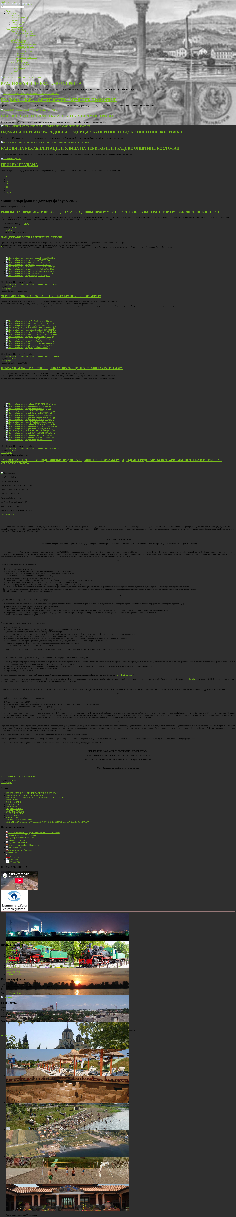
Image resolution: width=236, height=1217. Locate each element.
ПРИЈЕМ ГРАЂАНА (19, 164)
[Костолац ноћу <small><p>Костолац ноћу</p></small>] (67, 940)
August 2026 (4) (12, 950)
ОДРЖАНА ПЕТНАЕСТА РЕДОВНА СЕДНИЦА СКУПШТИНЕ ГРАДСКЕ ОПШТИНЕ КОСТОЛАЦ (91, 132)
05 (7, 186)
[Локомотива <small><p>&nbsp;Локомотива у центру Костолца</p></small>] (67, 967)
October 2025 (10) (13, 972)
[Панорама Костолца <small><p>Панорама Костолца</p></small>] (67, 1021)
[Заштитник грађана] (14, 910)
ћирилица (12, 2)
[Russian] (30, 4)
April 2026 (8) (11, 959)
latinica (4, 2)
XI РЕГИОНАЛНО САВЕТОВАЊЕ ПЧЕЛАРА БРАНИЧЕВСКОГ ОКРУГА (51, 296)
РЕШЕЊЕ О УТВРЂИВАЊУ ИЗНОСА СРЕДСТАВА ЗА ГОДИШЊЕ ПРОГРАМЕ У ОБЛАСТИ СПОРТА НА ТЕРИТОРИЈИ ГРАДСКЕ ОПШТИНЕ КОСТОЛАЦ (110, 212)
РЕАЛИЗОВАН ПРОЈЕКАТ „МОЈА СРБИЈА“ (42, 83)
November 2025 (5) (13, 970)
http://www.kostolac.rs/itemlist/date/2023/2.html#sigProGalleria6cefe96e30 (30, 284)
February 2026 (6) (13, 963)
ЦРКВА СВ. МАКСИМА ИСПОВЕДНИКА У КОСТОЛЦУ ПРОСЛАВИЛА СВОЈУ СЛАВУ (62, 368)
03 (7, 181)
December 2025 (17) (14, 968)
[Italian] (23, 4)
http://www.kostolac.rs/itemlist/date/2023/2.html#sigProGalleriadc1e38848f (30, 356)
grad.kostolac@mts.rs (15, 993)
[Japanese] (27, 4)
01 (7, 177)
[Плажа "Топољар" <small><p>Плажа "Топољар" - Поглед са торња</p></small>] (67, 1129)
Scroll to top (5, 1035)
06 (7, 188)
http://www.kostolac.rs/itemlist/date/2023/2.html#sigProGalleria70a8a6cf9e (30, 448)
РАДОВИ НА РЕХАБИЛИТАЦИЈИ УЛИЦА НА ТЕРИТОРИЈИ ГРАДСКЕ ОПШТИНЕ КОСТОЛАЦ (90, 148)
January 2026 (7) (12, 965)
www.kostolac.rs (7, 515)
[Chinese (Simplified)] (8, 4)
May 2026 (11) (11, 956)
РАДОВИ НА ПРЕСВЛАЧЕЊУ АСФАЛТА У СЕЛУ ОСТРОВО (57, 116)
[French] (17, 4)
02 (7, 179)
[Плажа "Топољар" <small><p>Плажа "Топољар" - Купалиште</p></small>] (67, 1075)
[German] (20, 4)
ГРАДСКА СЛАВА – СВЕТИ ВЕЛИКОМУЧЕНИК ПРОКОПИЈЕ (59, 99)
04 (7, 184)
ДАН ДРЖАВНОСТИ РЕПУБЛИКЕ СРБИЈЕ (31, 237)
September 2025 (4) (13, 974)
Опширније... (6, 230)
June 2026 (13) (12, 954)
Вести (14, 228)
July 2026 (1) (11, 952)
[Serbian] (2, 4)
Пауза (8, 193)
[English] (13, 4)
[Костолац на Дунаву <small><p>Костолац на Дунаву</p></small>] (67, 994)
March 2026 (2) (12, 961)
